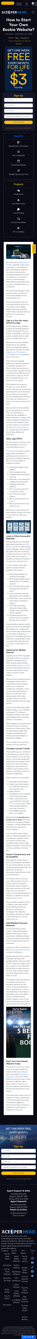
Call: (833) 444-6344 (18, 1205)
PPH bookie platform (20, 427)
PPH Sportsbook (16, 1279)
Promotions (7, 1305)
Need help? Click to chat (12, 128)
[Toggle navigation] (33, 12)
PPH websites (11, 451)
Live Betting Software (16, 1301)
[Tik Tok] (32, 1267)
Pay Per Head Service (24, 1258)
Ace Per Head (7, 1327)
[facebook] (32, 1271)
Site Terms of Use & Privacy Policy (25, 1327)
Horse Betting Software (16, 1293)
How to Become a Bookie (24, 1279)
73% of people (15, 803)
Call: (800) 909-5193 (19, 4)
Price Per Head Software (24, 1290)
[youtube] (32, 1262)
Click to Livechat (19, 1215)
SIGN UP (34, 249)
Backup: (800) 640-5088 (25, 128)
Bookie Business (25, 1318)
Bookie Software (16, 1266)
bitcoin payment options (19, 950)
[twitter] (32, 1275)
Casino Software (16, 1285)
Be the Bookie (7, 1290)
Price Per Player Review (24, 1308)
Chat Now (26, 4)
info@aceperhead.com (18, 1213)
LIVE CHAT (27, 1337)
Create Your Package (7, 3)
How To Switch (7, 1297)
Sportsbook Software (16, 1273)
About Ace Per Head (7, 1279)
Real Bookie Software (24, 1299)
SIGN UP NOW (18, 122)
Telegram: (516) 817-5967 (18, 1196)
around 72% (25, 665)
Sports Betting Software (16, 1258)
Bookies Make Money (25, 1270)
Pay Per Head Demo (7, 1256)
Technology (7, 1265)
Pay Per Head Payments (7, 1271)
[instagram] (32, 1258)
